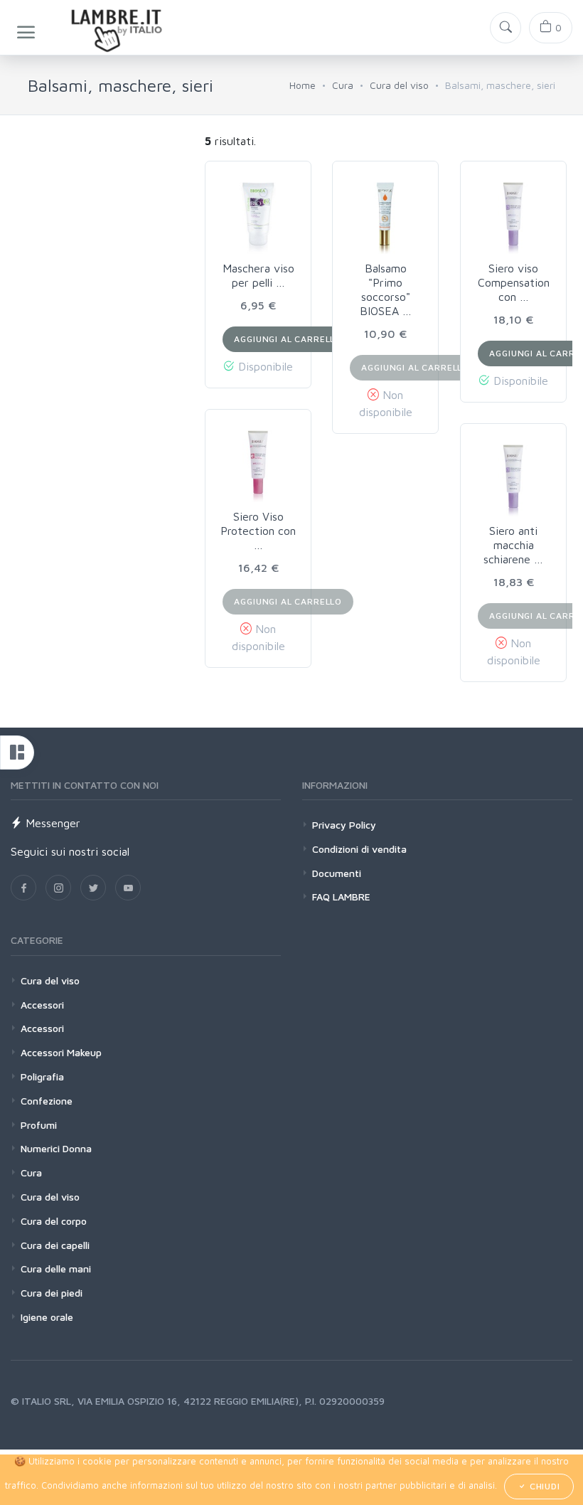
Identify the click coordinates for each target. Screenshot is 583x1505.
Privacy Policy (344, 825)
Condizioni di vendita (359, 849)
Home (302, 85)
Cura (342, 85)
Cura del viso (399, 85)
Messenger (51, 823)
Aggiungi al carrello (288, 339)
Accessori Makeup (61, 1052)
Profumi (39, 1125)
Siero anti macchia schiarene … (513, 544)
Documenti (336, 873)
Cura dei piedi (51, 1293)
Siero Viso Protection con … (258, 530)
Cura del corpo (54, 1221)
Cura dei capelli (55, 1245)
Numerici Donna (56, 1148)
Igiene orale (47, 1317)
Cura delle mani (56, 1268)
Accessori (42, 1005)
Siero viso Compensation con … (514, 282)
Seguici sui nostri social (70, 851)
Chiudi (543, 1486)
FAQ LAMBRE (341, 896)
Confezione (47, 1101)
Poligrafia (42, 1076)
